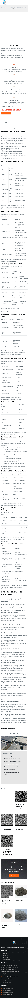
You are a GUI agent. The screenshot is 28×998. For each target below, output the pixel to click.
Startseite (3, 7)
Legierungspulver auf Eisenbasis (11, 772)
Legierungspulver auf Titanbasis (11, 764)
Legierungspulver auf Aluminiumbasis (12, 761)
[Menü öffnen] (25, 3)
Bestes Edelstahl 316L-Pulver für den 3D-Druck (7, 902)
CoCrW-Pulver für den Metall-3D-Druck (6, 925)
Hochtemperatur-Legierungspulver (12, 758)
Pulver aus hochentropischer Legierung (13, 766)
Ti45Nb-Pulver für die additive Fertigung (20, 806)
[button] (3, 109)
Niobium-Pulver (19, 900)
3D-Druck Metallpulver (11, 7)
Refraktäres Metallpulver (9, 769)
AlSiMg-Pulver (19, 924)
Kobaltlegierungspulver (22, 7)
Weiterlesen (19, 904)
